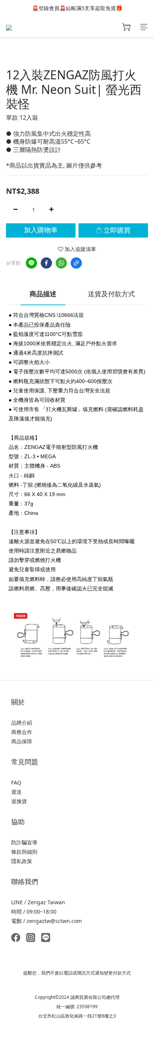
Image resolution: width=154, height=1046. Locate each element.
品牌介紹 (21, 722)
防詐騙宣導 (24, 842)
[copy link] (76, 263)
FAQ (16, 782)
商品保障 (21, 741)
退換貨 (19, 801)
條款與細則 (24, 851)
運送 (16, 791)
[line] (31, 263)
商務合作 (21, 731)
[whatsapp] (61, 263)
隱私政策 (21, 861)
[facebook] (46, 263)
